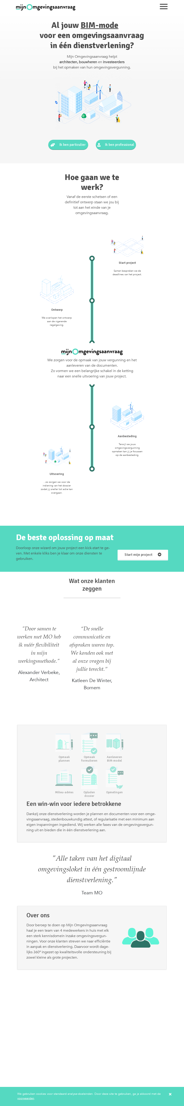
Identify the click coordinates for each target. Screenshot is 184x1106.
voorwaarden (25, 1098)
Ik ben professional (119, 144)
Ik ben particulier (72, 144)
